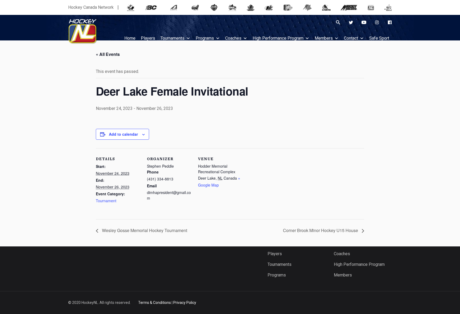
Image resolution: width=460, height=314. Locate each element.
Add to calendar (123, 134)
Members (324, 38)
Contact (351, 38)
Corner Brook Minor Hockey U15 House (321, 230)
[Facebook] (390, 22)
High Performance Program (278, 38)
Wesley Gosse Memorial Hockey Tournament (144, 230)
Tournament (106, 200)
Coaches (233, 38)
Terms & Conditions (154, 302)
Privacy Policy (184, 302)
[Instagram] (377, 22)
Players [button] (148, 38)
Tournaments (172, 38)
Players (275, 253)
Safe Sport (379, 38)
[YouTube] (364, 22)
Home (129, 38)
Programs (205, 38)
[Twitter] (351, 22)
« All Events (108, 54)
